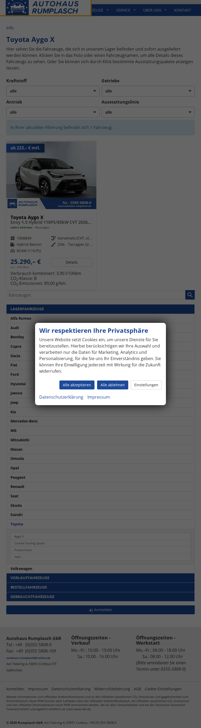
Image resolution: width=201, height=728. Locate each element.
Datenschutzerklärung (61, 397)
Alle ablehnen (112, 384)
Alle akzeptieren (77, 384)
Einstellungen (146, 384)
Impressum (98, 397)
